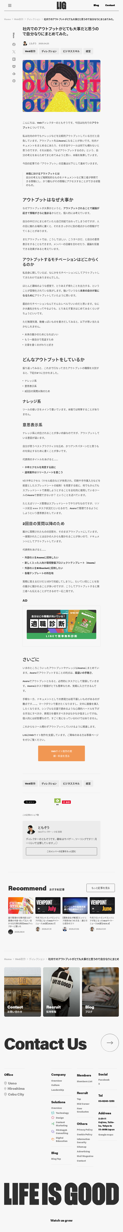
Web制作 (18, 19)
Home (7, 19)
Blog (96, 5)
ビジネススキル (71, 51)
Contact (110, 5)
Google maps (105, 1134)
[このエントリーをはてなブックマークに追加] (14, 59)
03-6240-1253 (106, 1101)
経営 (88, 51)
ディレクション (34, 19)
